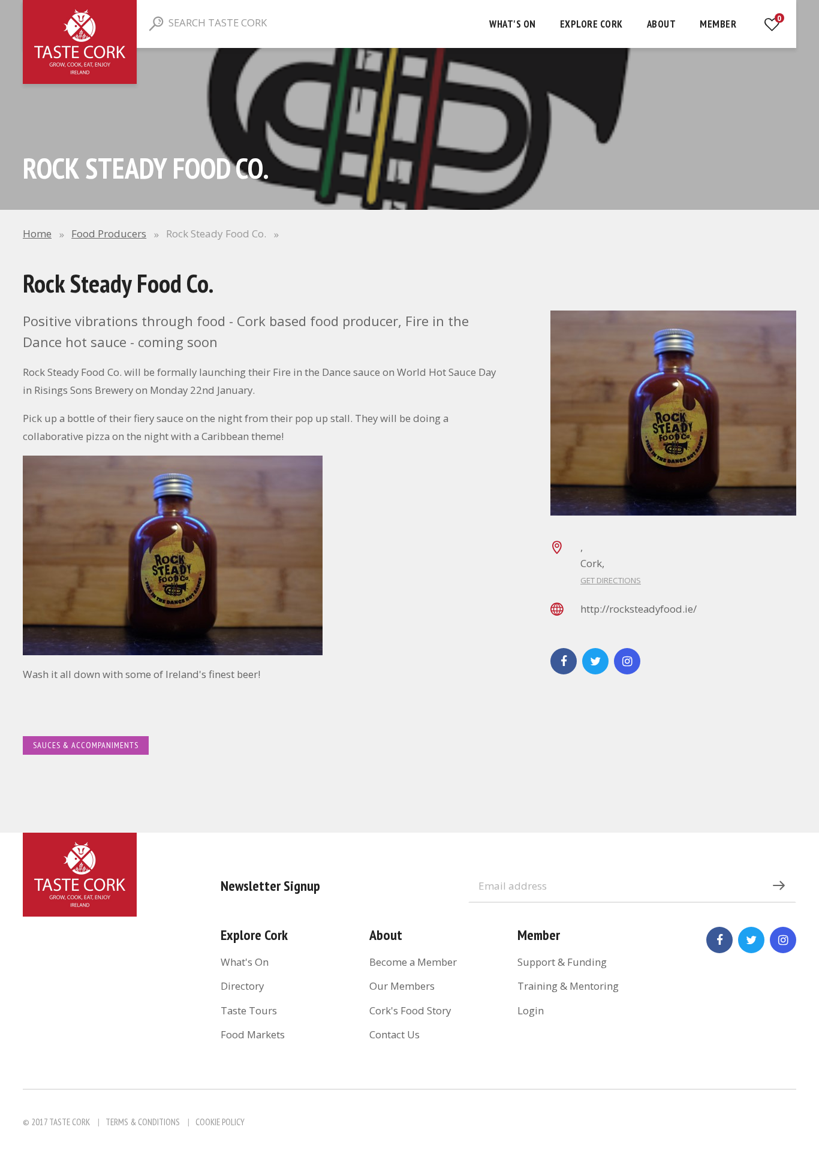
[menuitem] (512, 24)
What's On (512, 24)
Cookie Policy (220, 1122)
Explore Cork (591, 24)
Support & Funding (562, 962)
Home (37, 233)
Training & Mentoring (568, 986)
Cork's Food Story (410, 1010)
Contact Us (394, 1034)
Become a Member (413, 962)
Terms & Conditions (143, 1122)
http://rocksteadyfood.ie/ (638, 609)
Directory (242, 986)
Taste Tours (249, 1010)
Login (530, 1010)
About (661, 24)
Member (718, 24)
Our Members (402, 986)
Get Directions (610, 580)
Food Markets (253, 1034)
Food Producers (108, 233)
